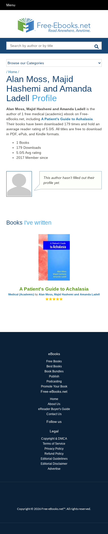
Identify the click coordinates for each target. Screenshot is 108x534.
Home (12, 72)
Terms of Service (54, 443)
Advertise (54, 469)
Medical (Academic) (21, 294)
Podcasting (54, 381)
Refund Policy (54, 453)
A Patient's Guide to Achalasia (67, 119)
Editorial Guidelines (54, 458)
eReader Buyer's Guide (54, 409)
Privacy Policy (54, 448)
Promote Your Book (54, 386)
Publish (54, 376)
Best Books (54, 366)
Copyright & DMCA (54, 438)
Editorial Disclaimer (54, 463)
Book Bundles (54, 371)
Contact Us (54, 414)
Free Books (54, 361)
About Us (54, 404)
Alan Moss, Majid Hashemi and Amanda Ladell (69, 294)
